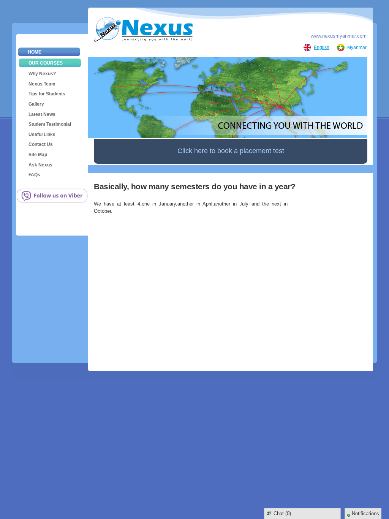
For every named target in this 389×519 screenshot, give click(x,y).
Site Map (37, 154)
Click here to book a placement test (230, 151)
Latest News (41, 114)
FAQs (34, 174)
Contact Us (40, 144)
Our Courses (45, 63)
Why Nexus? (42, 73)
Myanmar (357, 47)
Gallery (36, 104)
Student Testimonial (49, 124)
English (321, 47)
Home (34, 52)
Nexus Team (41, 84)
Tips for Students (46, 94)
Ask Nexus (40, 165)
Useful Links (41, 134)
